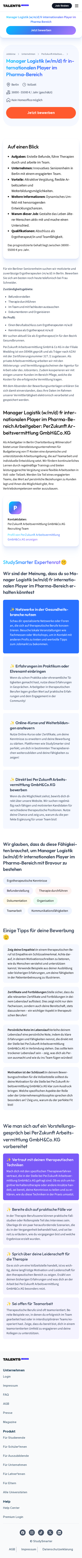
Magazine (9, 1422)
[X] (50, 1532)
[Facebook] (23, 1532)
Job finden (62, 5)
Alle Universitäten (15, 1492)
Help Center (11, 1508)
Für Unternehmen (15, 1465)
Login (7, 1377)
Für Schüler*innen (15, 1447)
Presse (7, 1413)
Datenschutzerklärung (58, 1549)
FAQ (6, 1395)
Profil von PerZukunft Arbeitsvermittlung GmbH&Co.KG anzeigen (34, 537)
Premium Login (13, 1517)
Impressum (10, 1386)
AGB (6, 1404)
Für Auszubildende (16, 1456)
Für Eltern (9, 1483)
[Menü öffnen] (76, 5)
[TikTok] (41, 1532)
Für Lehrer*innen (14, 1474)
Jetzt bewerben (41, 30)
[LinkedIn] (59, 1532)
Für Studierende (14, 1438)
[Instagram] (32, 1532)
